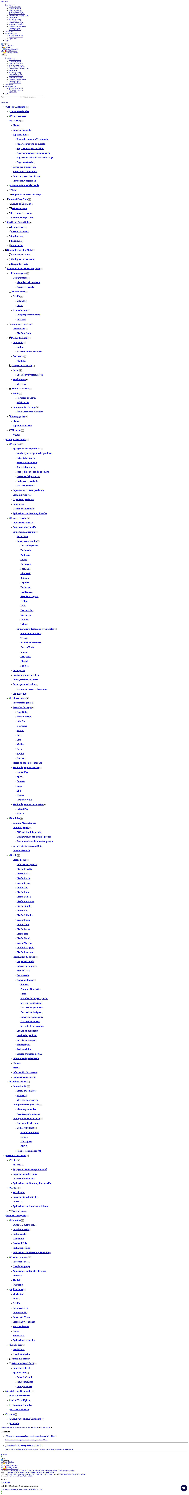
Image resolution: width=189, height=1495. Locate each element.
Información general (23, 522)
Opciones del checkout (28, 1123)
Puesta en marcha (26, 287)
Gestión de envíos (20, 231)
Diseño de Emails (19, 338)
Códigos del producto (27, 481)
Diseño (13, 855)
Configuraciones (18, 1081)
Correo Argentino (29, 545)
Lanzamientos (9, 31)
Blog (22, 1472)
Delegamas (25, 656)
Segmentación (20, 310)
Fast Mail (25, 568)
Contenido (18, 342)
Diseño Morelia (24, 943)
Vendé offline (13, 17)
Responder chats (19, 264)
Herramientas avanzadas (29, 351)
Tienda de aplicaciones (16, 37)
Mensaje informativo (27, 1100)
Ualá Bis (21, 721)
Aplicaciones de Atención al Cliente (30, 1206)
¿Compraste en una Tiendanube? (27, 1418)
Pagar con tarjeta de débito (30, 148)
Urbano (24, 624)
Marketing (15, 1220)
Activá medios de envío (16, 24)
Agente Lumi (19, 1372)
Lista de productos (22, 495)
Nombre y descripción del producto (34, 453)
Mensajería (26, 1141)
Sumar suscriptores (21, 324)
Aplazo (20, 776)
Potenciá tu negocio (16, 1215)
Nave (19, 735)
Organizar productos (23, 499)
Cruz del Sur (26, 610)
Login (6, 40)
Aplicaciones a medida (24, 1340)
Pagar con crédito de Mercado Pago (35, 157)
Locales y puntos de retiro (26, 675)
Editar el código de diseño (26, 1058)
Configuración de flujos (24, 407)
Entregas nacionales (27, 541)
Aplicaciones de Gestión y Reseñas (30, 513)
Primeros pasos (18, 116)
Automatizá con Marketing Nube (19, 15)
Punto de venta (19, 1211)
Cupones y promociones (25, 1224)
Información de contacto (25, 1072)
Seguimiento (16, 236)
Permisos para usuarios (28, 1114)
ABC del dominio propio (29, 832)
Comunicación (20, 1086)
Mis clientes (19, 1192)
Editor (20, 347)
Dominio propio (21, 827)
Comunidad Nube (16, 1476)
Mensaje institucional (31, 1003)
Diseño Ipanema (25, 952)
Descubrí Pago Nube (18, 199)
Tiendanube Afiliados (21, 1405)
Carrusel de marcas (30, 1021)
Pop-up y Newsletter (30, 989)
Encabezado (23, 975)
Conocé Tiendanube (15, 7)
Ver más (10, 1414)
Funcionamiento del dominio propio (35, 841)
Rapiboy (24, 665)
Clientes (14, 1187)
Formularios (19, 328)
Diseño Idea (22, 933)
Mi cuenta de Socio (19, 1409)
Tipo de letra (23, 970)
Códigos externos (25, 1127)
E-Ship (23, 601)
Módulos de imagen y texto (34, 998)
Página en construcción (24, 1077)
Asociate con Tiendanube (19, 1391)
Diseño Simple (24, 906)
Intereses (21, 319)
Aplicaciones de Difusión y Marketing (32, 1252)
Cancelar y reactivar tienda (26, 176)
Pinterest (17, 1275)
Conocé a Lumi (24, 1377)
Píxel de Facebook (29, 1132)
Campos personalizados (28, 314)
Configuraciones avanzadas (17, 26)
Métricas (21, 384)
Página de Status (28, 1476)
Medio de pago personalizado (27, 762)
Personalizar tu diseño (24, 957)
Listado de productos (27, 1030)
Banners (24, 984)
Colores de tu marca (27, 966)
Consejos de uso (24, 1386)
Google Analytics (21, 1354)
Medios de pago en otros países (28, 804)
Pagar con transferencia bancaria (33, 153)
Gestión (16, 296)
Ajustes (16, 435)
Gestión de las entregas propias (32, 689)
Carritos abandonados (24, 1178)
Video (23, 993)
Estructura (18, 356)
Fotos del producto (26, 458)
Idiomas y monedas (26, 1109)
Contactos (22, 300)
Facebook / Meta (21, 1261)
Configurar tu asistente (22, 259)
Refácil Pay (22, 809)
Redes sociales (24, 1049)
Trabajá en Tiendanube (79, 1474)
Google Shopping (21, 1266)
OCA (23, 605)
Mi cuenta (15, 120)
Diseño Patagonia (25, 947)
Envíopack (25, 564)
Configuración (20, 277)
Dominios (15, 818)
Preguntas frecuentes (21, 213)
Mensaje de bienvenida (32, 1026)
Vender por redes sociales (66, 1470)
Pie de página (23, 1044)
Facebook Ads (20, 1243)
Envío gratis (19, 670)
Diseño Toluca (24, 896)
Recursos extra (20, 1308)
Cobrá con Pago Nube (16, 10)
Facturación (17, 245)
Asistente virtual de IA (23, 1363)
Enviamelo (25, 550)
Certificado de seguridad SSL (27, 846)
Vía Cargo (25, 615)
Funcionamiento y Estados (30, 411)
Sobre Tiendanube (19, 111)
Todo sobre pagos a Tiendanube (32, 139)
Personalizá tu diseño (15, 21)
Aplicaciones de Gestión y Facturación (32, 1183)
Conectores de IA (21, 1368)
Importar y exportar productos (28, 490)
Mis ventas (18, 1164)
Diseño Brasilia (24, 869)
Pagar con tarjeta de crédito (31, 144)
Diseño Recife (23, 878)
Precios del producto (27, 462)
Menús (16, 1067)
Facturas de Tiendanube (25, 171)
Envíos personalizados (24, 684)
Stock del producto (26, 467)
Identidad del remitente (28, 282)
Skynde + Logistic (29, 596)
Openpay (21, 758)
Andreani (25, 555)
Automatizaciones (21, 388)
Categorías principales (31, 1017)
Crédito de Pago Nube (22, 217)
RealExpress (26, 592)
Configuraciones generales (26, 1104)
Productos (15, 444)
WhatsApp (22, 1095)
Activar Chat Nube (20, 254)
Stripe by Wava (24, 799)
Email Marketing (21, 1229)
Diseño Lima (23, 892)
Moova (23, 652)
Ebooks (33, 1472)
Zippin (23, 559)
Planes (16, 125)
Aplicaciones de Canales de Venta (29, 1271)
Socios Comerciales (20, 1395)
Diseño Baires (23, 873)
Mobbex (21, 744)
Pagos (16, 1331)
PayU (19, 749)
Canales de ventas (19, 1257)
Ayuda (9, 1476)
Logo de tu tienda (25, 961)
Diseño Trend (23, 938)
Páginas (16, 1063)
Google (24, 1137)
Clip (19, 790)
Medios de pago (18, 698)
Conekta (21, 781)
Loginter (24, 582)
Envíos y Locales (18, 518)
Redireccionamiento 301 (29, 1151)
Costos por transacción (24, 167)
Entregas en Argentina (24, 532)
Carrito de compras (26, 1040)
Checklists (44, 1472)
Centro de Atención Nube (9, 1427)
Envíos (16, 370)
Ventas (16, 393)
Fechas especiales (21, 1248)
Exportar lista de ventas (25, 1174)
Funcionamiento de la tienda (24, 185)
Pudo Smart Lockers (30, 633)
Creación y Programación (30, 374)
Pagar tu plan (19, 134)
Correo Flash (27, 647)
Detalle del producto (27, 1035)
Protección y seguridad (24, 180)
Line (19, 739)
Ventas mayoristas (20, 1358)
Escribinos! (4, 102)
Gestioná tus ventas (15, 19)
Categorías (8, 5)
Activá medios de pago (16, 23)
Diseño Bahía (23, 920)
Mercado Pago (24, 716)
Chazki (24, 661)
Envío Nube (22, 536)
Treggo (24, 638)
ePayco (20, 813)
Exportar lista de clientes (25, 1197)
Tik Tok (17, 1280)
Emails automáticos (26, 1090)
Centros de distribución (24, 527)
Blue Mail (25, 573)
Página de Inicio (25, 980)
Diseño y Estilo (24, 333)
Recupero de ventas (26, 397)
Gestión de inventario (23, 508)
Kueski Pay (22, 772)
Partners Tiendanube (15, 30)
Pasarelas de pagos (22, 707)
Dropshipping (19, 693)
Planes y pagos (17, 416)
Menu (4, 54)
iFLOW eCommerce (30, 642)
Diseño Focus (23, 929)
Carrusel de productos (31, 1007)
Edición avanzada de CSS (29, 1054)
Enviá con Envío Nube (16, 12)
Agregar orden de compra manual (30, 1169)
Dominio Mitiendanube (24, 823)
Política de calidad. (37, 1489)
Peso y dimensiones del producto (33, 471)
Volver (4, 1454)
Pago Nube (22, 712)
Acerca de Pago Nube (22, 203)
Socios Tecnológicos (20, 1400)
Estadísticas (19, 1335)
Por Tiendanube (21, 1326)
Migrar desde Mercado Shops (27, 194)
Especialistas (13, 38)
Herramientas (9, 33)
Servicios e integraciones (16, 1474)
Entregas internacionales (25, 679)
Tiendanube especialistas (44, 1474)
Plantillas (21, 361)
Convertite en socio (30, 1474)
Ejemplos (27, 1472)
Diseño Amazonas (25, 901)
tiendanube (4, 1)
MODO (20, 730)
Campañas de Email (22, 365)
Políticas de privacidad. (23, 1489)
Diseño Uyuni (23, 883)
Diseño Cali (22, 887)
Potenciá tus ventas (14, 28)
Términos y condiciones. (8, 1489)
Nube (13, 190)
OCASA (24, 619)
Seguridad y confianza (24, 1321)
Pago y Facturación (22, 425)
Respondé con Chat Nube (17, 14)
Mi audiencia (18, 291)
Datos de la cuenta (22, 130)
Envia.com (25, 587)
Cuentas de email (21, 850)
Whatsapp (18, 1284)
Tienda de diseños (25, 1470)
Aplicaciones (16, 1289)
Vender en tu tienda (52, 1470)
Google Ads (18, 1238)
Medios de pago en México (26, 767)
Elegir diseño (19, 859)
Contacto (14, 1423)
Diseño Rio (22, 910)
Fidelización (23, 402)
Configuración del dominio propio (34, 836)
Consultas (17, 1201)
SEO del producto (26, 485)
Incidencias (16, 241)
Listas (20, 305)
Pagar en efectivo (25, 162)
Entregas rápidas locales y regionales (35, 629)
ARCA (23, 1146)
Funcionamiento (25, 1381)
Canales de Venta (21, 1317)
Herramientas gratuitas (16, 35)
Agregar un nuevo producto (27, 448)
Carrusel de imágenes (31, 1012)
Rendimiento (19, 379)
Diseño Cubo (23, 924)
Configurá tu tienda (15, 8)
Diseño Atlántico (25, 915)
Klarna (20, 795)
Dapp (19, 786)
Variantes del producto (28, 476)
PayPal (20, 753)
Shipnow (24, 578)
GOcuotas (22, 726)
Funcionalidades (15, 1470)
